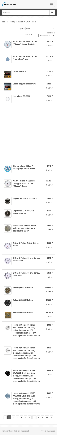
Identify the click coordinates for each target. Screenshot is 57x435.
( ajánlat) (49, 45)
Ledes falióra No (20, 71)
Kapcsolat (25, 431)
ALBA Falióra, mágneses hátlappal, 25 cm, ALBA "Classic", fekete (24, 183)
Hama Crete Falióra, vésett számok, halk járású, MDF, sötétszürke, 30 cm (24, 228)
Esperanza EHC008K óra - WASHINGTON (24, 212)
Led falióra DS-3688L (22, 96)
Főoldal (5, 21)
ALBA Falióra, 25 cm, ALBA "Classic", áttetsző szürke (25, 42)
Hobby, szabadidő (17, 21)
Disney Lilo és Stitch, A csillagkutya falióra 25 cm (24, 167)
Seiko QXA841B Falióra (23, 287)
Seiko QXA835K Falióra (23, 300)
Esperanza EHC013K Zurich (25, 198)
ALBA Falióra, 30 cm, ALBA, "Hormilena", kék (25, 57)
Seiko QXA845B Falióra (23, 312)
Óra (27, 21)
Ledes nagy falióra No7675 (24, 83)
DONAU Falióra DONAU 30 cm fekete (26, 244)
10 (47, 417)
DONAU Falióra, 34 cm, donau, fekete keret (26, 259)
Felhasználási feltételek (11, 431)
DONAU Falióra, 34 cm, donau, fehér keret (26, 274)
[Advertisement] (28, 134)
